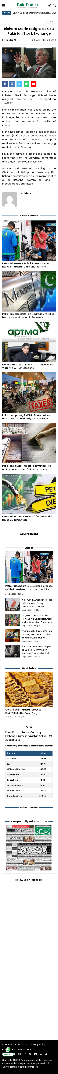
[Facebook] (5, 84)
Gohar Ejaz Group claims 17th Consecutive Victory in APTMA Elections (27, 366)
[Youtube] (14, 1054)
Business (50, 22)
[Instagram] (19, 1054)
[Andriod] (41, 1054)
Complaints (8, 1049)
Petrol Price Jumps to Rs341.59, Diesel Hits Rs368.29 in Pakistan (27, 518)
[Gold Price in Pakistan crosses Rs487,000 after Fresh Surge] (29, 689)
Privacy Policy (37, 1044)
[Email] (33, 84)
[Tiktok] (25, 1054)
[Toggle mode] (49, 5)
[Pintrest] (30, 1054)
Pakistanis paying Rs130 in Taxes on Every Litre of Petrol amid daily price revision (27, 417)
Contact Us (21, 1044)
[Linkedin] (35, 1054)
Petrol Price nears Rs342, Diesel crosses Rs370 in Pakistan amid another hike (26, 265)
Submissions (24, 1049)
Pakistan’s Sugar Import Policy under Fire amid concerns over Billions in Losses (26, 467)
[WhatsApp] (26, 84)
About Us (7, 1044)
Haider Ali (11, 39)
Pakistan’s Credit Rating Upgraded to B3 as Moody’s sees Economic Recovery (28, 315)
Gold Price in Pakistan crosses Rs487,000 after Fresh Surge (23, 711)
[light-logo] (28, 5)
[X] (19, 84)
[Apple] (46, 1054)
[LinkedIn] (12, 84)
